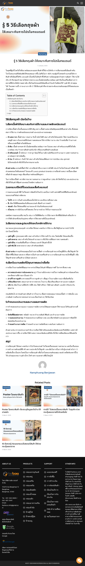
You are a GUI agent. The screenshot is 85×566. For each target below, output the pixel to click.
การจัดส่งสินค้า (53, 485)
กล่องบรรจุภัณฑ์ (32, 472)
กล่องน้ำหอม (31, 494)
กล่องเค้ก (29, 499)
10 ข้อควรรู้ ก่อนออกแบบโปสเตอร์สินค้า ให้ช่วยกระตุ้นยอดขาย (21, 445)
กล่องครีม (30, 481)
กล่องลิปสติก (31, 490)
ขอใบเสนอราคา (53, 516)
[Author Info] (42, 369)
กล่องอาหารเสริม (33, 503)
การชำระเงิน (52, 481)
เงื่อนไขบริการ (52, 490)
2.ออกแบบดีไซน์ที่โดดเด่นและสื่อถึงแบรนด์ (23, 104)
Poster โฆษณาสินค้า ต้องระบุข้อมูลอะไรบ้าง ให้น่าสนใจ (21, 411)
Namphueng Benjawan (42, 372)
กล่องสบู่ (29, 477)
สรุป (9, 113)
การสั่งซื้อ (51, 477)
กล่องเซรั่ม (30, 485)
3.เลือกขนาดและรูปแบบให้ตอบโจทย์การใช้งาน (24, 106)
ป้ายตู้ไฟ (29, 512)
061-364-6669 (11, 498)
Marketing (42, 54)
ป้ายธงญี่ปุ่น (30, 516)
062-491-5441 (7, 500)
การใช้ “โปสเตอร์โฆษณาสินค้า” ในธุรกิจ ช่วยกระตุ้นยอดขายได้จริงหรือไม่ (62, 411)
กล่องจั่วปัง (30, 507)
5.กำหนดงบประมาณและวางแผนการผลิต (23, 111)
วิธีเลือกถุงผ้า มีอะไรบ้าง (15, 98)
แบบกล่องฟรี (52, 472)
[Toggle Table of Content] (43, 95)
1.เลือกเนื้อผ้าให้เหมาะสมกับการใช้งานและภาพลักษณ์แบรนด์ (28, 101)
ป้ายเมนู (29, 521)
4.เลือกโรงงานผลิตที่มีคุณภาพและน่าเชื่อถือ (24, 108)
